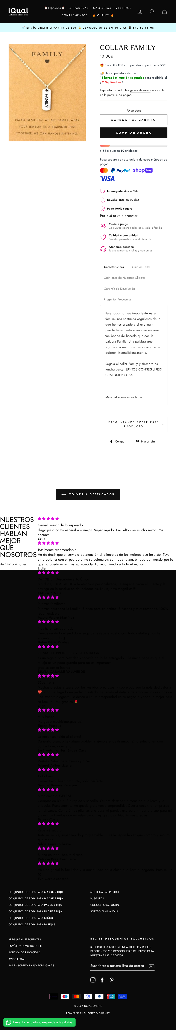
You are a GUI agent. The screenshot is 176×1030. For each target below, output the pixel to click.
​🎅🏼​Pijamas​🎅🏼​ (54, 8)
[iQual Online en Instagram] (93, 980)
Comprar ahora (134, 133)
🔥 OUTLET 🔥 (103, 15)
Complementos (75, 15)
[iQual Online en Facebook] (102, 980)
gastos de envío (140, 90)
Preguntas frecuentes (25, 939)
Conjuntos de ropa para (36, 892)
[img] (105, 518)
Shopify (89, 1013)
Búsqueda (97, 898)
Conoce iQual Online (105, 905)
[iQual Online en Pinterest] (111, 980)
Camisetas (102, 8)
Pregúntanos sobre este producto (133, 424)
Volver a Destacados (91, 494)
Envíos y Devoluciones (25, 946)
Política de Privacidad (24, 952)
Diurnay (104, 1013)
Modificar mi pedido (104, 892)
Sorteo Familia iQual (105, 911)
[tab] (114, 267)
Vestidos (124, 8)
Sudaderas (79, 8)
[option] (88, 27)
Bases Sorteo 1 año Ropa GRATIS (31, 965)
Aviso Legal (17, 959)
